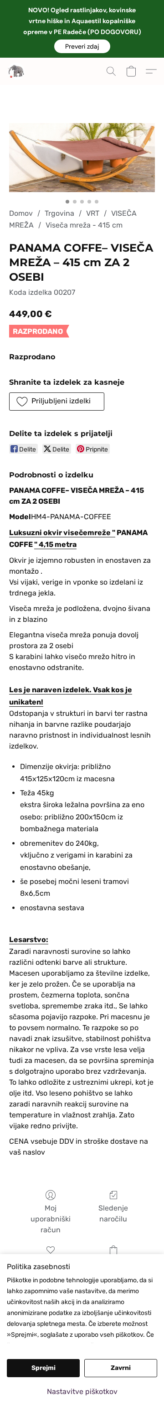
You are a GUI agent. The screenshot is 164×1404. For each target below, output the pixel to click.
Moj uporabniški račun (51, 1219)
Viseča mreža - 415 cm (84, 225)
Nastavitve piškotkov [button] (82, 1391)
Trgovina (59, 213)
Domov (21, 213)
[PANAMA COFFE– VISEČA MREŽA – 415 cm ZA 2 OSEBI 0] (82, 157)
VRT (92, 213)
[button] (82, 46)
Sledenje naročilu (113, 1213)
